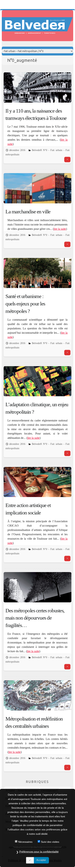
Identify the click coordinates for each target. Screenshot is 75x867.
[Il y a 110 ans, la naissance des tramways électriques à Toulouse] (37, 87)
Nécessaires (25, 841)
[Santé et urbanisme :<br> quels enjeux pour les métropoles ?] (37, 273)
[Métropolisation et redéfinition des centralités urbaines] (37, 695)
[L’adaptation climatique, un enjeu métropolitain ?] (37, 381)
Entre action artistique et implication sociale (28, 509)
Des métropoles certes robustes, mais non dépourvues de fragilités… (34, 618)
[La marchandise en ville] (37, 188)
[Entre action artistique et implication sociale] (37, 482)
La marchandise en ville (27, 211)
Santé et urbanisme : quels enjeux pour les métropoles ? (25, 303)
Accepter (41, 860)
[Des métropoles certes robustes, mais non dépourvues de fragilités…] (37, 587)
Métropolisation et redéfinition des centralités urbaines (34, 722)
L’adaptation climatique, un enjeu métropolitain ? (36, 408)
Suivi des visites (50, 841)
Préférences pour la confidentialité (39, 851)
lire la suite (60, 228)
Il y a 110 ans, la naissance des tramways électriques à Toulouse (36, 114)
